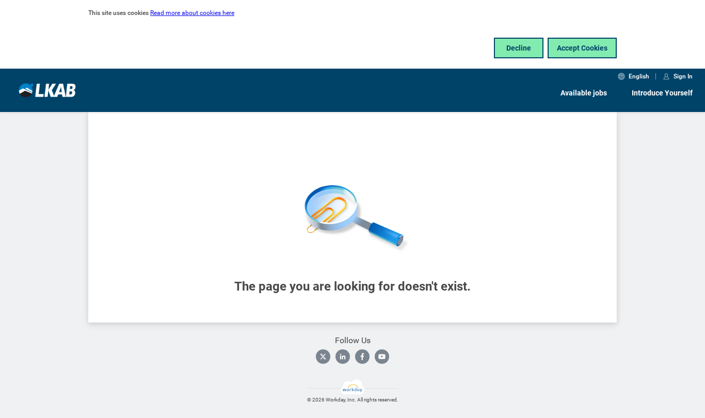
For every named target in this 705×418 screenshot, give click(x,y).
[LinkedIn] (342, 356)
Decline (518, 48)
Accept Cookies (582, 48)
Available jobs (583, 93)
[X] (323, 356)
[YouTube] (382, 356)
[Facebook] (362, 356)
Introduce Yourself (662, 93)
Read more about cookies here (192, 13)
